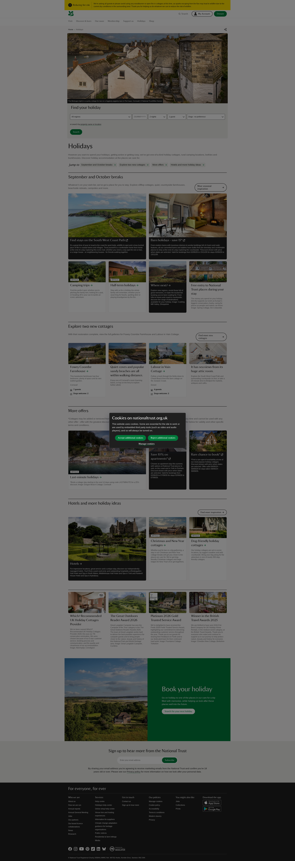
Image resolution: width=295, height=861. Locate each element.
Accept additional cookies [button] (130, 438)
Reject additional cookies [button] (163, 438)
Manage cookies (147, 444)
